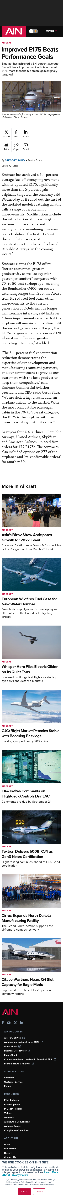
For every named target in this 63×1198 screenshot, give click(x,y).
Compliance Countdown (16, 1130)
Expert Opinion (12, 1104)
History (8, 1153)
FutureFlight (10, 1055)
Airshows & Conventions (17, 1121)
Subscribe (9, 1077)
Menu (50, 31)
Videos (7, 1113)
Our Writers (10, 1148)
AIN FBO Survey (12, 1037)
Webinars (9, 1117)
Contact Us (10, 1157)
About (7, 1144)
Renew (7, 1086)
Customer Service (13, 1082)
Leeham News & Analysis (17, 1063)
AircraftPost (10, 1046)
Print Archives (11, 1100)
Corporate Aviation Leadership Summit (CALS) (28, 1059)
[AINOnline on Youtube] (9, 1023)
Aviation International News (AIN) (21, 1042)
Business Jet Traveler (15, 1050)
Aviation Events (12, 1126)
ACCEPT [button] (24, 1191)
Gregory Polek (15, 160)
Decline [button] (39, 1191)
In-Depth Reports (13, 1108)
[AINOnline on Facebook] (3, 1023)
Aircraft (7, 42)
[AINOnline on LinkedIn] (21, 1023)
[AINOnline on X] (15, 1023)
